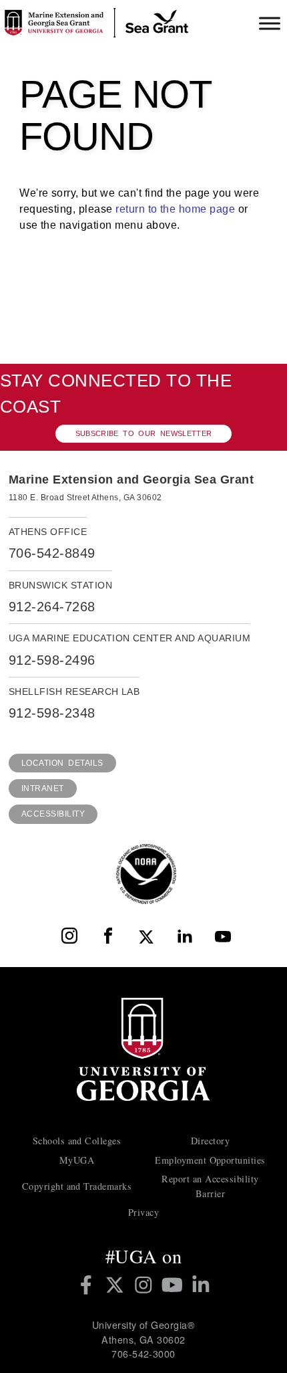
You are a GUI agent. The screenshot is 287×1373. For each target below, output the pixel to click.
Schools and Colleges (77, 1140)
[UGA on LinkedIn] (201, 1284)
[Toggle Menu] (269, 23)
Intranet (42, 788)
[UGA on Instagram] (145, 1284)
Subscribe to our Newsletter (143, 433)
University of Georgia (143, 1049)
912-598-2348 (52, 713)
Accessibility (53, 814)
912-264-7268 (52, 606)
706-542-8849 (52, 553)
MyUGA (76, 1160)
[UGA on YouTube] (174, 1284)
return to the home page (175, 209)
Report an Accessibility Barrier (210, 1185)
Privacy (143, 1212)
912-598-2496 (52, 660)
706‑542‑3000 (143, 1353)
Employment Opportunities (210, 1160)
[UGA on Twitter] (117, 1284)
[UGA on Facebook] (88, 1284)
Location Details (62, 763)
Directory (210, 1140)
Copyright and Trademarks (77, 1186)
